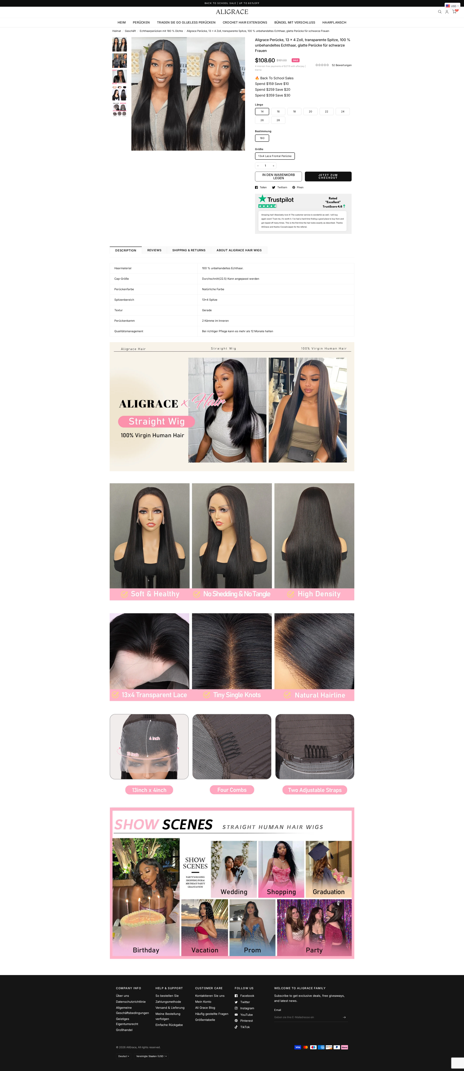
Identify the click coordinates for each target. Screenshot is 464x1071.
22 (326, 111)
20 (310, 111)
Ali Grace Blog (205, 1007)
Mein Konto (203, 1001)
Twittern (282, 187)
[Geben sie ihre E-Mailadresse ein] (344, 1017)
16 (278, 111)
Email (277, 1009)
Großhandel (124, 1030)
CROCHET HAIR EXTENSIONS (245, 22)
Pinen (300, 187)
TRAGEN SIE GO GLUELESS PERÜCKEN (186, 22)
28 (278, 120)
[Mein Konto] (446, 12)
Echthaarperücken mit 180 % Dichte (161, 30)
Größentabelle (205, 1020)
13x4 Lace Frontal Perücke (274, 156)
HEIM (122, 22)
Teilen (263, 187)
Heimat (116, 30)
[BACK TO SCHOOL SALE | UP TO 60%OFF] (232, 3)
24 (343, 111)
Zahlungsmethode (168, 1001)
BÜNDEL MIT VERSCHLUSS (294, 22)
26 (262, 120)
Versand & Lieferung (170, 1007)
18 (294, 111)
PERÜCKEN (141, 22)
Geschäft (130, 30)
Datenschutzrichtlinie (131, 1001)
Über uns (122, 996)
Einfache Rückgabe (169, 1025)
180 (262, 138)
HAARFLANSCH (334, 22)
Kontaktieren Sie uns (210, 996)
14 (262, 111)
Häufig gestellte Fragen (211, 1014)
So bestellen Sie (167, 996)
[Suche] (439, 12)
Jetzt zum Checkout (328, 176)
